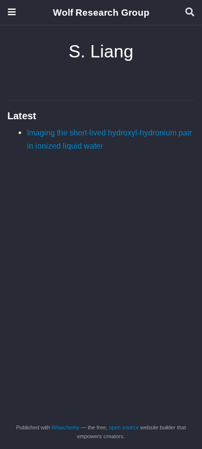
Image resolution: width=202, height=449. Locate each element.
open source (124, 427)
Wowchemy (65, 427)
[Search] (189, 12)
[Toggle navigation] (12, 12)
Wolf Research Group (101, 12)
